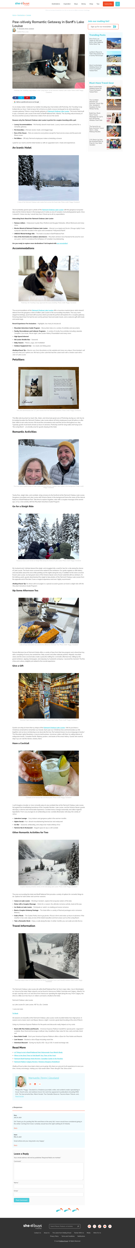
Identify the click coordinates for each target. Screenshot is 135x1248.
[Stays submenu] (78, 3)
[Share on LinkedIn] (33, 97)
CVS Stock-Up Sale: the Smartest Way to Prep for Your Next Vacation (96, 142)
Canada (28, 15)
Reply (15, 1128)
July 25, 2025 (18, 1117)
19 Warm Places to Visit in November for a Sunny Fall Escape (96, 53)
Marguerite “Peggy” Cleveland (26, 28)
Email (16, 1191)
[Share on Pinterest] (27, 97)
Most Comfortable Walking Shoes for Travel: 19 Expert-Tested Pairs (95, 67)
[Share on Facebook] (15, 97)
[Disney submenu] (86, 3)
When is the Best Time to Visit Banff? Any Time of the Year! (35, 1055)
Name (16, 1183)
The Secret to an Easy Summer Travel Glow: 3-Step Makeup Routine (96, 129)
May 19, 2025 (18, 1136)
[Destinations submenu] (60, 3)
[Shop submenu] (93, 3)
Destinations (21, 15)
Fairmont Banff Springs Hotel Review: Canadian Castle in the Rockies (38, 1059)
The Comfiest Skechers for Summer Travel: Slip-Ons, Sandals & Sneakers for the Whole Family (96, 104)
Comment (17, 1161)
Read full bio (19, 1096)
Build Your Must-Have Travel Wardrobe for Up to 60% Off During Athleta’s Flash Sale (96, 116)
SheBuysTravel (63, 1241)
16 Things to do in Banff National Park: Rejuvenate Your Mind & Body (38, 1052)
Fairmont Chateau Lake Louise (58, 111)
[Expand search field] (117, 4)
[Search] (78, 1226)
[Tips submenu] (100, 3)
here (88, 10)
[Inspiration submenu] (71, 3)
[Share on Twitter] (21, 97)
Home (14, 15)
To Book (15, 1013)
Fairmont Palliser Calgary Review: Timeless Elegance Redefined (37, 1062)
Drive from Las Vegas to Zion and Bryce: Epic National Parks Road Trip (96, 41)
